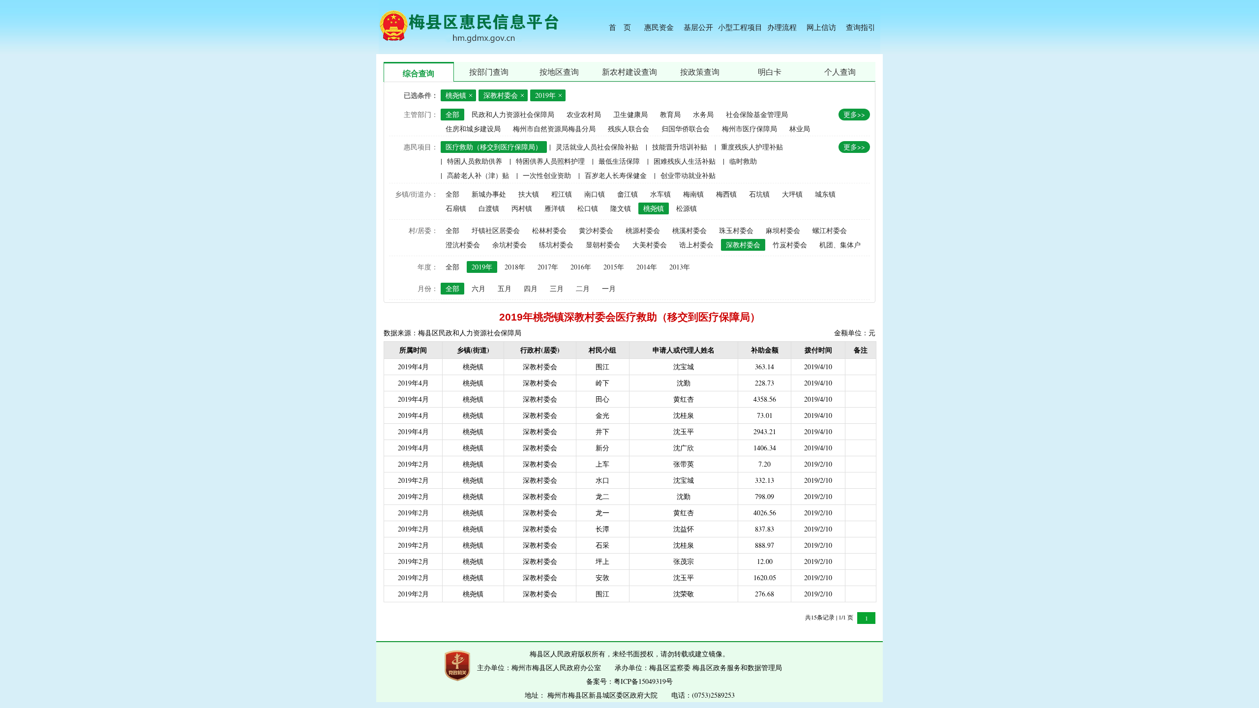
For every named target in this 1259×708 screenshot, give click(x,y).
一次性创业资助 (547, 175)
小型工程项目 (740, 27)
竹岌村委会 (790, 244)
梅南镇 (693, 194)
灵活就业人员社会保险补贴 (597, 146)
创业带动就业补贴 (688, 175)
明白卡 (769, 71)
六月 (478, 288)
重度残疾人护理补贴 (752, 146)
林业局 (799, 128)
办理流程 (782, 27)
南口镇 (594, 194)
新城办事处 (489, 194)
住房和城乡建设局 (473, 128)
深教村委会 (743, 244)
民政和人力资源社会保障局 (513, 114)
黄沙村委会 (596, 230)
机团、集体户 (840, 244)
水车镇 (660, 194)
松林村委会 (549, 230)
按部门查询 (489, 71)
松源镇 (686, 208)
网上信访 (821, 27)
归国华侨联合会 (685, 128)
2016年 (580, 266)
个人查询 (840, 71)
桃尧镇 (653, 208)
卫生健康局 (630, 114)
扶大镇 (528, 194)
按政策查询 (699, 71)
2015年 (613, 266)
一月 (609, 288)
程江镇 (561, 194)
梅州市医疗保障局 (749, 128)
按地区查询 (559, 71)
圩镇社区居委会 (496, 230)
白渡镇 (489, 208)
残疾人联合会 (628, 128)
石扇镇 (456, 208)
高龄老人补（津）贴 (478, 175)
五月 (504, 288)
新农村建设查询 (629, 71)
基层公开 (698, 27)
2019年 (482, 266)
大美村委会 (649, 244)
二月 (583, 288)
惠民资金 (659, 27)
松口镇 (587, 208)
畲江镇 (627, 194)
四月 (531, 288)
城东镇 (825, 194)
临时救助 (743, 161)
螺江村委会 (829, 230)
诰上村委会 (696, 244)
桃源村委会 (643, 230)
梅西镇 (726, 194)
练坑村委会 (556, 244)
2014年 (646, 266)
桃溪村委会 (689, 230)
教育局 (670, 114)
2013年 (679, 266)
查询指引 (860, 27)
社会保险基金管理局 (757, 114)
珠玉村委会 (736, 230)
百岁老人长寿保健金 (616, 175)
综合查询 (418, 73)
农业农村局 (584, 114)
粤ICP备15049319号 (643, 681)
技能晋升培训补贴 (679, 146)
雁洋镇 (554, 208)
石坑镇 (759, 194)
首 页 (620, 27)
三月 (557, 288)
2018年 (515, 266)
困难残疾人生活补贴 (685, 161)
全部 (452, 114)
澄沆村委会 (463, 244)
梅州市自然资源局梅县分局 (554, 128)
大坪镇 (792, 194)
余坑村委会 (509, 244)
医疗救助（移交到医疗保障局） (494, 146)
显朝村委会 (603, 244)
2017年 (548, 266)
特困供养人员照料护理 (550, 161)
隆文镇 (620, 208)
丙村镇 (521, 208)
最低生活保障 (619, 161)
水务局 (703, 114)
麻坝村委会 (783, 230)
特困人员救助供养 (474, 161)
